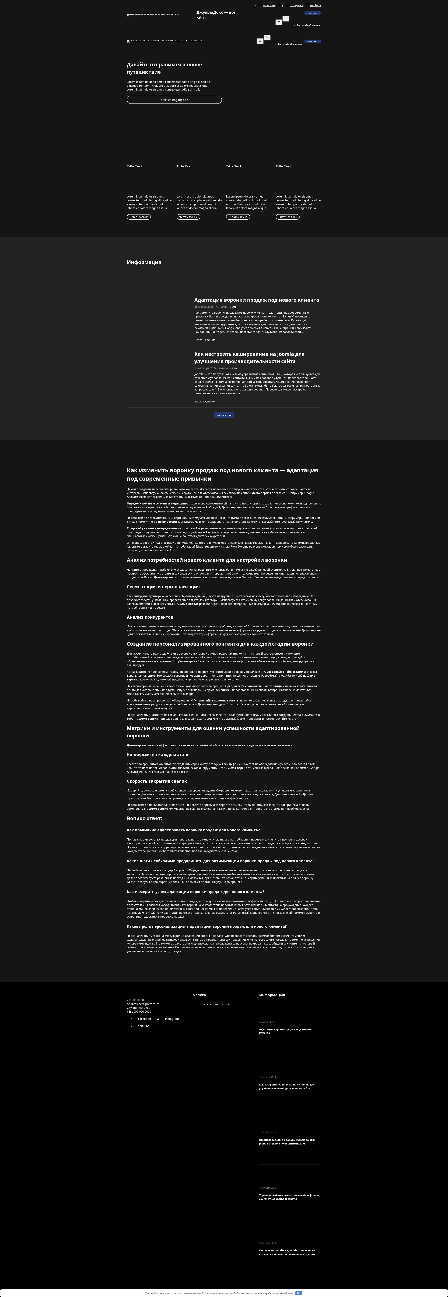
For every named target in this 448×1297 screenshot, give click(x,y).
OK (298, 1293)
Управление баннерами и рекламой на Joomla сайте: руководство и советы (289, 1197)
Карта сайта (303, 25)
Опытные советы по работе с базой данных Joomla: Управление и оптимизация (287, 1141)
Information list (224, 415)
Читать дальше (139, 217)
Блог (234, 306)
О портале (315, 25)
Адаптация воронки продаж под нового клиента (256, 299)
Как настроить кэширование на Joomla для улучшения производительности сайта (249, 358)
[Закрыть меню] (285, 19)
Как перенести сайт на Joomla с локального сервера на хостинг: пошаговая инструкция (287, 1252)
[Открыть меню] (278, 22)
